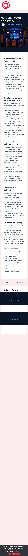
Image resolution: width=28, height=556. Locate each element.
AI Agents (18, 300)
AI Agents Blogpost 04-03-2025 (14, 297)
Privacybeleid (16, 553)
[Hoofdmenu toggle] (24, 5)
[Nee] (26, 550)
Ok (10, 553)
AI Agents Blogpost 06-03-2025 (14, 317)
